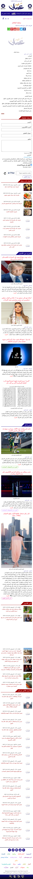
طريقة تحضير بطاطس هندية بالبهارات (12, 236)
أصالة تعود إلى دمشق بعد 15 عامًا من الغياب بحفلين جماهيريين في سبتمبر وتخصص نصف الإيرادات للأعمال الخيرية (16, 300)
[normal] (6, 18)
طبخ (24, 18)
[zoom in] (3, 18)
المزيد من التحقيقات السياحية (9, 467)
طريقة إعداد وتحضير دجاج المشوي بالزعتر (12, 203)
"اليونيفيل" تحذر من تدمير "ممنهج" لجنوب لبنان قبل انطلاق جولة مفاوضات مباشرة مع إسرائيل (11, 652)
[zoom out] (8, 18)
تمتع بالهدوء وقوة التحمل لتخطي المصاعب (12, 771)
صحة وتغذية (29, 18)
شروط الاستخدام (28, 157)
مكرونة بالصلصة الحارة (11, 211)
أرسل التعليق (27, 176)
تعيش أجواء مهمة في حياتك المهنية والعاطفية (11, 763)
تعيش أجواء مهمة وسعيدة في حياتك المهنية (11, 804)
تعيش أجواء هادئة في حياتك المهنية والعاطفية (11, 713)
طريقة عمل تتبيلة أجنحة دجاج (12, 186)
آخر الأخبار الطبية (6, 598)
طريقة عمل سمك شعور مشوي (11, 195)
